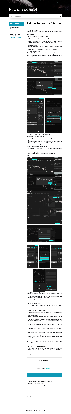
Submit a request (51, 1)
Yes (42, 363)
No (46, 363)
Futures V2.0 (21, 5)
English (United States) (40, 1)
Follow (28, 26)
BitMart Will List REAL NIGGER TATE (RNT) (36, 383)
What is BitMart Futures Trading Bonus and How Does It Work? (40, 381)
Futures (15, 5)
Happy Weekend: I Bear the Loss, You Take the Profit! (38, 385)
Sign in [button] (60, 1)
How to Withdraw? (31, 387)
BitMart (10, 5)
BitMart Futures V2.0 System (15, 37)
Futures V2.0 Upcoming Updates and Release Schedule (16, 31)
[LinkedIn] (30, 355)
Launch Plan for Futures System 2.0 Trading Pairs (49, 351)
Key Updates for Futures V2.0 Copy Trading (15, 28)
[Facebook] (27, 355)
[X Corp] (28, 355)
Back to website (31, 1)
